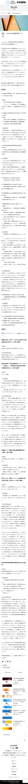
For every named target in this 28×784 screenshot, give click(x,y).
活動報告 (4, 16)
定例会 (4, 667)
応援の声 (14, 771)
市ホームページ (13, 333)
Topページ (13, 761)
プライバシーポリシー (14, 777)
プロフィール (14, 769)
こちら (12, 655)
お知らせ (14, 763)
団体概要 (14, 774)
